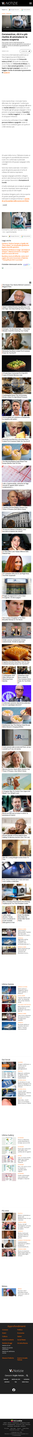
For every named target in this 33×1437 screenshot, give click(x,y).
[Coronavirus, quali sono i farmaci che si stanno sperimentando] (16, 220)
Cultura (4, 1336)
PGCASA (5, 1424)
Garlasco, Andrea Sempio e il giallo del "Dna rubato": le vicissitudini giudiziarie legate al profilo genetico (15, 245)
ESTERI (19, 1155)
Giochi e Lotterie (8, 1340)
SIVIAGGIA (27, 1424)
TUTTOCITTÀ (19, 1424)
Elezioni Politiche (8, 1358)
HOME (3, 13)
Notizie (18, 1371)
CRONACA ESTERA (22, 987)
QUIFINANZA (10, 1426)
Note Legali (13, 1428)
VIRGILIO (10, 1422)
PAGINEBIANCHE (11, 1424)
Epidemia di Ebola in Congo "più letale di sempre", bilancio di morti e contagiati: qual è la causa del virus (16, 251)
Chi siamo (6, 1428)
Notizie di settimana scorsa (8, 1352)
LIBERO (5, 1422)
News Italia (25, 1382)
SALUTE (20, 1098)
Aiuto (22, 1429)
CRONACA (8, 13)
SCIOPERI (20, 1062)
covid (5, 205)
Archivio (6, 1382)
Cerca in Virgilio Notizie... (15, 1375)
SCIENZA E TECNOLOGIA (24, 1240)
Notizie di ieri (6, 1345)
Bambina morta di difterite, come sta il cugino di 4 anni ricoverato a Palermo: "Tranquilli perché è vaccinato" (15, 258)
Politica (19, 1330)
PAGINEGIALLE (15, 1422)
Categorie (26, 1379)
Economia (20, 1333)
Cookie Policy (26, 1428)
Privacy (19, 1428)
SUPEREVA (23, 1426)
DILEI (23, 1424)
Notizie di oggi (7, 1343)
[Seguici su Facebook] (13, 1390)
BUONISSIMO (17, 1426)
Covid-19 (6, 73)
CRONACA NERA (22, 929)
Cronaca (5, 1330)
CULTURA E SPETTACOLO (24, 1004)
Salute (19, 1336)
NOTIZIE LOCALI (22, 1080)
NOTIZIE (12, 3)
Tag (16, 1382)
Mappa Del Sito (16, 1379)
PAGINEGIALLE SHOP (25, 1422)
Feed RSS (6, 1379)
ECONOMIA (21, 1137)
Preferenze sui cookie (14, 1429)
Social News (21, 1340)
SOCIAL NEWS (21, 995)
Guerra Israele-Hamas (22, 1359)
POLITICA (20, 1071)
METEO (20, 1289)
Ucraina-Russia (22, 1343)
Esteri (4, 1333)
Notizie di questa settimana (7, 1348)
